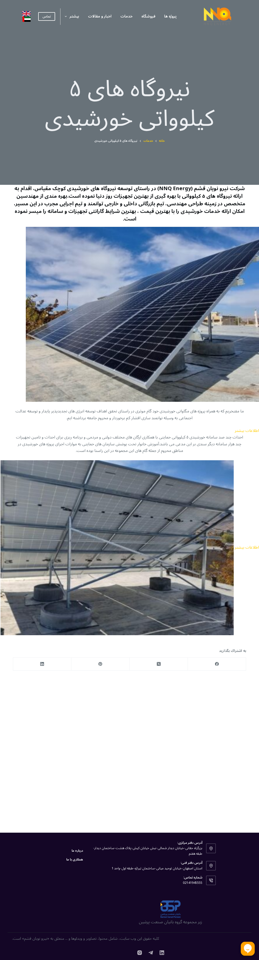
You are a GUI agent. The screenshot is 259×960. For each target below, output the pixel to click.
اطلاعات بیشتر (247, 430)
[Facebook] (217, 664)
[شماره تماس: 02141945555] (211, 880)
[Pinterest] (100, 664)
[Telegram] (150, 952)
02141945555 (192, 882)
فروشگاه (148, 16)
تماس (46, 16)
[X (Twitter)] (159, 664)
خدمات (126, 16)
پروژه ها (170, 16)
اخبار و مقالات (100, 16)
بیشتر (74, 16)
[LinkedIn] (42, 664)
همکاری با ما (74, 860)
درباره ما (77, 851)
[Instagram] (139, 952)
